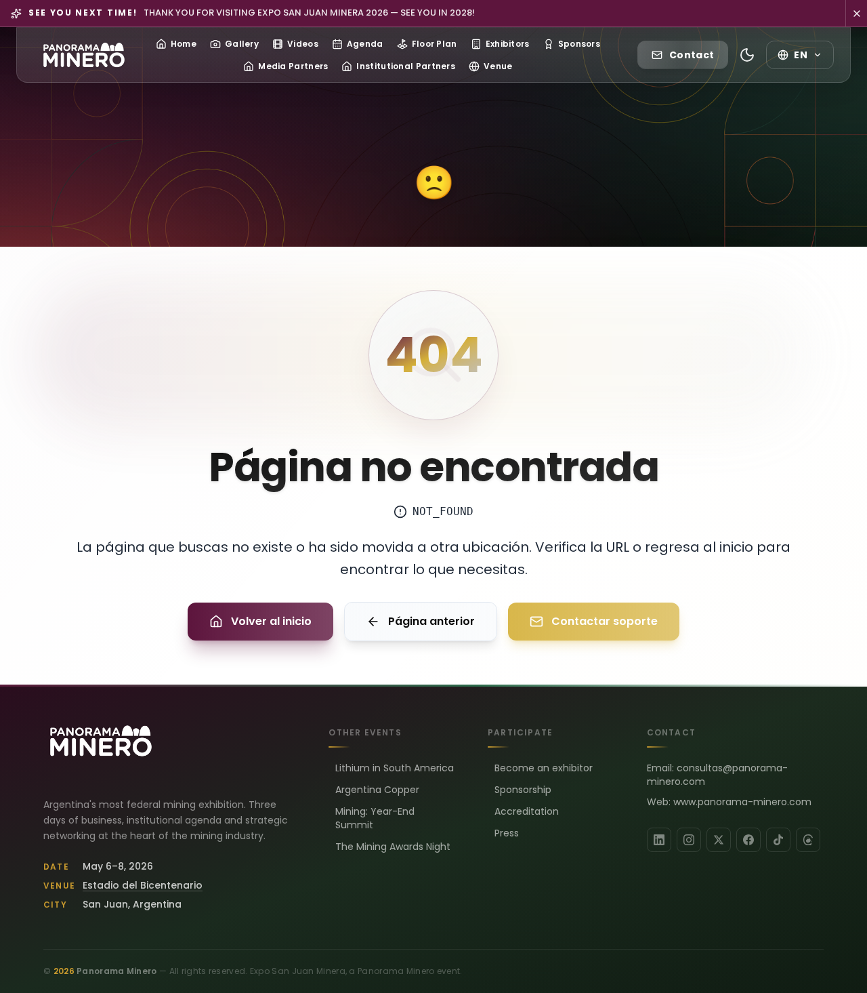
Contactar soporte (604, 621)
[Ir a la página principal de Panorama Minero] (84, 55)
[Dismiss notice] (856, 13)
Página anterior (431, 621)
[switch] (747, 54)
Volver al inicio (271, 621)
